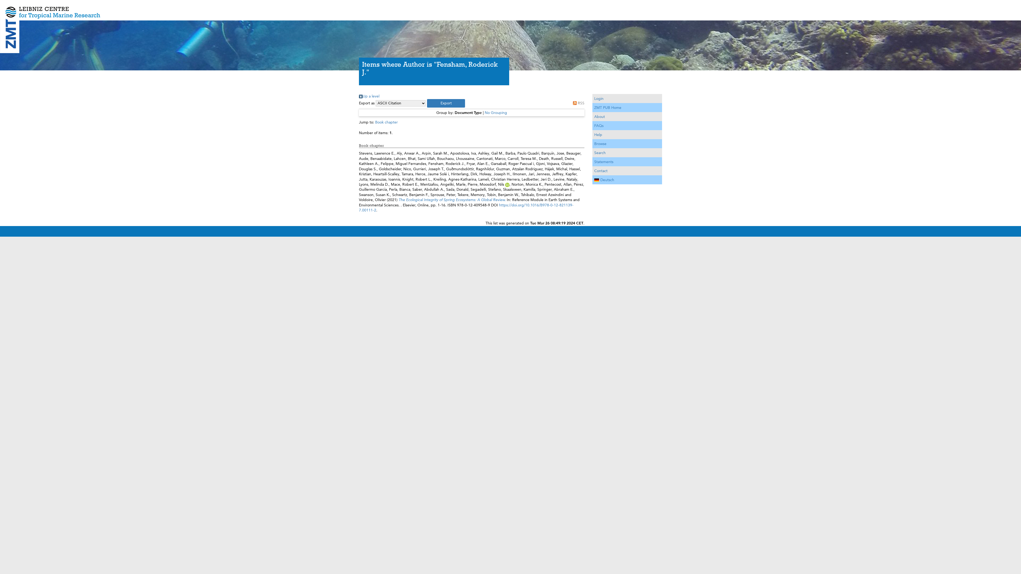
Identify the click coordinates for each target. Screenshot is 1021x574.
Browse (600, 143)
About (599, 116)
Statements (603, 161)
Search (600, 152)
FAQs (599, 125)
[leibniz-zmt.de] (510, 8)
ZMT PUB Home (607, 107)
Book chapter (386, 122)
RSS (581, 103)
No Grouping (496, 112)
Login (599, 98)
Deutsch (607, 179)
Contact (601, 170)
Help (598, 134)
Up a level (371, 96)
